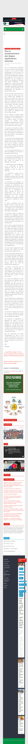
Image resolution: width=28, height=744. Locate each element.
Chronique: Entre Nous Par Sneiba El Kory (12, 20)
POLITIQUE (13, 48)
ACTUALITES (7, 48)
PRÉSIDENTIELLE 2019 (22, 591)
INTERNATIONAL (23, 581)
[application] (14, 452)
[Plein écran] (22, 470)
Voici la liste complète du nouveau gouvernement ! (21, 725)
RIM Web (20, 633)
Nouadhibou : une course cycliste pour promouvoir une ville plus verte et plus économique (21, 702)
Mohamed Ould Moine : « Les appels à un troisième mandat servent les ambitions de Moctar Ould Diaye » (21, 614)
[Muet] (20, 470)
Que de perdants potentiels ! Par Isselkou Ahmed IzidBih (13, 362)
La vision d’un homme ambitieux (10, 494)
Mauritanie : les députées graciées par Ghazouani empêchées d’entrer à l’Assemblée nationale (21, 674)
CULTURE (6, 563)
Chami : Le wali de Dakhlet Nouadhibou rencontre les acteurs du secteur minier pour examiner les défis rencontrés (13, 502)
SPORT (5, 587)
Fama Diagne (14, 63)
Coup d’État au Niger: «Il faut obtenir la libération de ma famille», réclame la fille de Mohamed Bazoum (14, 353)
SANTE (5, 583)
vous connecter (12, 371)
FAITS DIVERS (7, 565)
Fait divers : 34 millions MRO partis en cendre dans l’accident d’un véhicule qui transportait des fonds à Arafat (14, 510)
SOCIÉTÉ (18, 48)
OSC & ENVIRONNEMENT (7, 575)
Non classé (6, 571)
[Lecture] (5, 470)
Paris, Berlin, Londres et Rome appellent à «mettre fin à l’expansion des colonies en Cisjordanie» (12, 497)
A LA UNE (6, 559)
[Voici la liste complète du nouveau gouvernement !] (21, 716)
